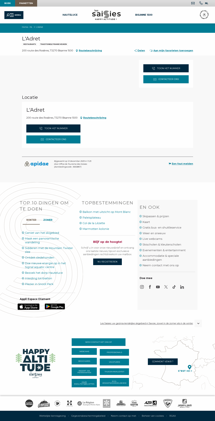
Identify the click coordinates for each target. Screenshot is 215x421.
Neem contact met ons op (161, 265)
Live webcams (152, 239)
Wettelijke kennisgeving (52, 415)
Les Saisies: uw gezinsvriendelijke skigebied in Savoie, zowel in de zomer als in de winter (146, 323)
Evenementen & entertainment (164, 250)
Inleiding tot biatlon (38, 278)
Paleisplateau (92, 217)
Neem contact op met (123, 415)
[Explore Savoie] (29, 403)
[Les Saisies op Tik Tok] (174, 288)
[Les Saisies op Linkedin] (182, 288)
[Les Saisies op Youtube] (158, 288)
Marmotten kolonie (96, 229)
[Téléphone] (199, 3)
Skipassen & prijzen (156, 216)
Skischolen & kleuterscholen (162, 244)
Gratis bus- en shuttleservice (162, 227)
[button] (207, 3)
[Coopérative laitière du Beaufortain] (121, 403)
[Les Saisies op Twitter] (166, 288)
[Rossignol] (168, 403)
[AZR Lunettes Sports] (150, 403)
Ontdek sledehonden (39, 257)
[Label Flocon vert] (106, 403)
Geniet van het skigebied (42, 233)
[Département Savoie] (69, 403)
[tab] (31, 219)
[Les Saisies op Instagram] (142, 288)
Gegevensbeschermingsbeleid (88, 415)
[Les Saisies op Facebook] (150, 288)
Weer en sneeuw (154, 233)
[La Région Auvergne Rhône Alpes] (88, 403)
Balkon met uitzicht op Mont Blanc (107, 212)
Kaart (146, 222)
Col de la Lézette (94, 223)
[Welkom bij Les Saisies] (36, 362)
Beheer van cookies (153, 415)
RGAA (172, 415)
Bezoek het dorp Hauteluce (44, 272)
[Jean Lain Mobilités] (184, 403)
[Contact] (191, 3)
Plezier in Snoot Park (39, 284)
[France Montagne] (44, 403)
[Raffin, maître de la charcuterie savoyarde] (134, 403)
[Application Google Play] (55, 306)
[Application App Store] (28, 306)
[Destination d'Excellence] (57, 403)
